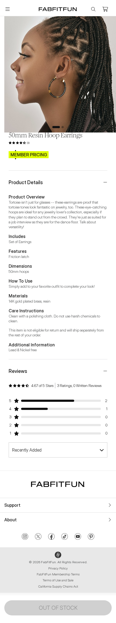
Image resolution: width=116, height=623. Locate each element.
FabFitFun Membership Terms (58, 574)
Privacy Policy (58, 568)
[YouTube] (77, 537)
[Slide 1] (56, 127)
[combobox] (58, 450)
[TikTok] (64, 537)
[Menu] (7, 9)
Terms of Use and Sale (58, 580)
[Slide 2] (63, 127)
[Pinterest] (91, 537)
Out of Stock (58, 608)
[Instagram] (25, 537)
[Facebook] (51, 537)
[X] (38, 537)
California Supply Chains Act (58, 586)
